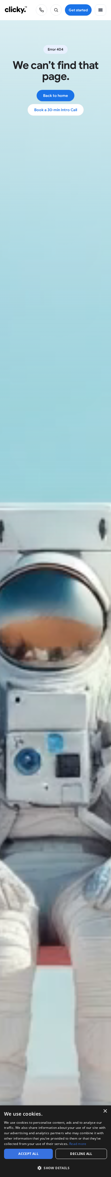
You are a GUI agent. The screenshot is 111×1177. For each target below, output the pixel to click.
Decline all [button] (81, 1153)
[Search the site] (56, 10)
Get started (78, 10)
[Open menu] (100, 10)
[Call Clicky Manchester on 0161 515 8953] (41, 10)
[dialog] (55, 1141)
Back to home (55, 95)
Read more (77, 1143)
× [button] (105, 1111)
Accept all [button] (28, 1153)
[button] (55, 1168)
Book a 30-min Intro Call (55, 109)
